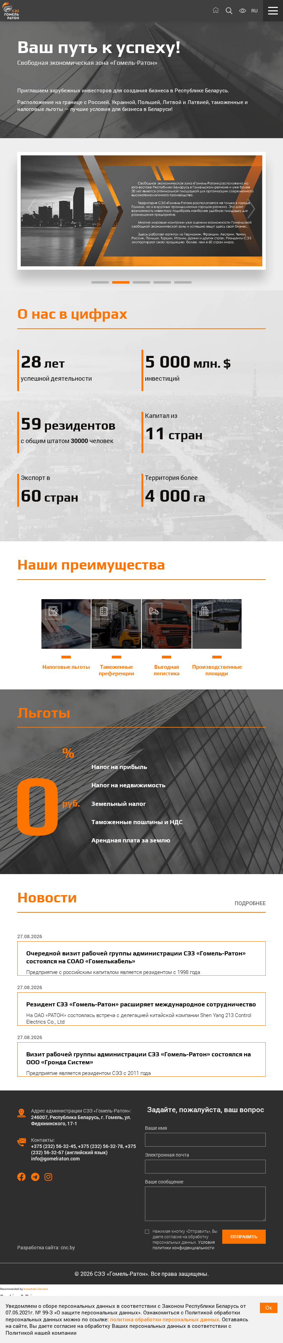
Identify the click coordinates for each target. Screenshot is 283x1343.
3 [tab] (141, 282)
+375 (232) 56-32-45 (53, 1146)
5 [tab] (183, 282)
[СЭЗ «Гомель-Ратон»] (10, 10)
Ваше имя (156, 1128)
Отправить (244, 1236)
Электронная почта (167, 1155)
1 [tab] (100, 282)
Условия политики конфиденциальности (184, 1244)
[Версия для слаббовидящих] (242, 11)
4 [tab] (162, 282)
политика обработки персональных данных (164, 1319)
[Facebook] (24, 1176)
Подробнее (250, 903)
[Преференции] (141, 210)
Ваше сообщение (164, 1182)
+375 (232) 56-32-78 (100, 1146)
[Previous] (31, 210)
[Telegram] (38, 1176)
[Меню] (273, 10)
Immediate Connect (35, 1289)
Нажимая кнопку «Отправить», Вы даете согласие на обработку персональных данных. (185, 1239)
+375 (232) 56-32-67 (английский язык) (83, 1149)
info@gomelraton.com (55, 1158)
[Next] (251, 210)
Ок (268, 1308)
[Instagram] (51, 1176)
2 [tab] (120, 282)
